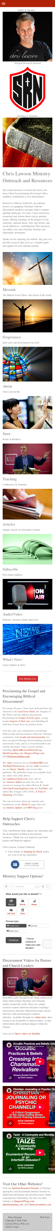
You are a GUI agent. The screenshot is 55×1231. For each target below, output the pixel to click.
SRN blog (32, 807)
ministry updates (14, 807)
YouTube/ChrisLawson (14, 765)
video (9, 762)
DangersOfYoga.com (24, 1201)
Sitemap (18, 1217)
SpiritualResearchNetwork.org (27, 749)
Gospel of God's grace (29, 717)
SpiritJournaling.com (13, 753)
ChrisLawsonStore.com (18, 756)
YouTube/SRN (36, 762)
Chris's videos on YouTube (27, 1033)
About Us (26, 804)
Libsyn (12, 769)
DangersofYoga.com (34, 753)
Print (10, 1217)
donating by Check (33, 851)
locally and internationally (32, 737)
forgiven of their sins (20, 721)
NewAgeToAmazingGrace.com (18, 788)
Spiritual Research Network (25, 1188)
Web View (45, 1217)
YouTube (43, 788)
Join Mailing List (27, 678)
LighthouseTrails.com (17, 778)
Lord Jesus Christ (26, 711)
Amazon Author (14, 781)
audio (36, 765)
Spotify (21, 769)
